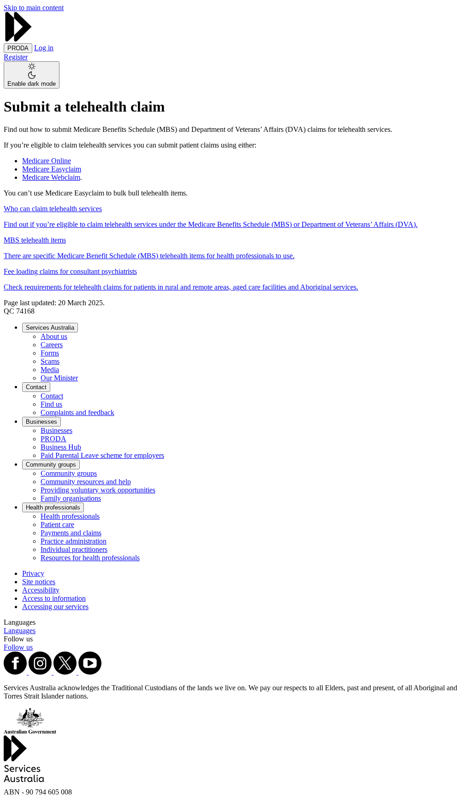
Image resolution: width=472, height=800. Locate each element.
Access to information (54, 598)
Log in (43, 48)
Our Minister (59, 378)
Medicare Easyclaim (51, 169)
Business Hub (61, 447)
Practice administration (73, 541)
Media (50, 369)
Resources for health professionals (90, 558)
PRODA (53, 439)
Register (16, 57)
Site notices (38, 582)
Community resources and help (86, 482)
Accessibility (40, 590)
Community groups (51, 464)
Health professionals (53, 507)
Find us (51, 404)
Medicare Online (46, 161)
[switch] (31, 75)
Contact (36, 387)
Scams (50, 361)
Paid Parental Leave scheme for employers (102, 455)
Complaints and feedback (77, 412)
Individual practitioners (74, 549)
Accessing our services (55, 606)
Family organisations (71, 498)
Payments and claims (71, 533)
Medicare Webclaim (51, 177)
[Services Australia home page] (18, 39)
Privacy (33, 573)
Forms (50, 353)
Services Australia (50, 327)
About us (54, 336)
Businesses (41, 421)
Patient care (57, 524)
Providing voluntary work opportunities (98, 490)
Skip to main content (34, 8)
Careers (52, 345)
